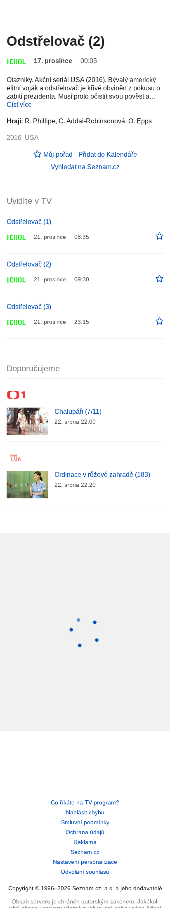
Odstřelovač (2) (29, 264)
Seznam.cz (85, 852)
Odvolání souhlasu (85, 871)
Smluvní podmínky (85, 822)
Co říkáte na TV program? (85, 802)
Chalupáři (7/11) (78, 411)
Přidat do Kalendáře (107, 154)
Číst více (19, 104)
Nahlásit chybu (85, 812)
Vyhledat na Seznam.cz (85, 166)
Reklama (85, 842)
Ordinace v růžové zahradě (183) (102, 474)
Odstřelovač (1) (29, 221)
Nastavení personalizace (85, 861)
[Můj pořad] (159, 236)
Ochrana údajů (85, 832)
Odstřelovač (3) (29, 306)
